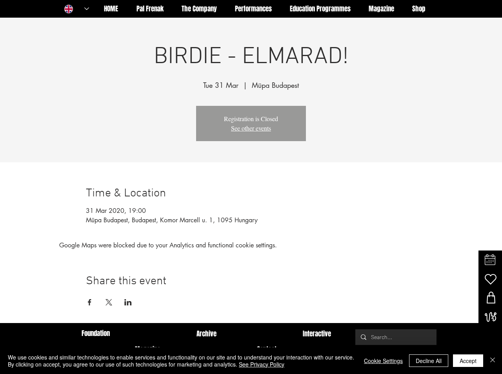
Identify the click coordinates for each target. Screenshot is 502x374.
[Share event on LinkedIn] (128, 302)
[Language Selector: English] (77, 9)
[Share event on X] (109, 302)
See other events (251, 128)
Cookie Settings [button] (383, 361)
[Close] (492, 361)
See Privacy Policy (261, 364)
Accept (468, 361)
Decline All (429, 361)
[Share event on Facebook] (89, 302)
